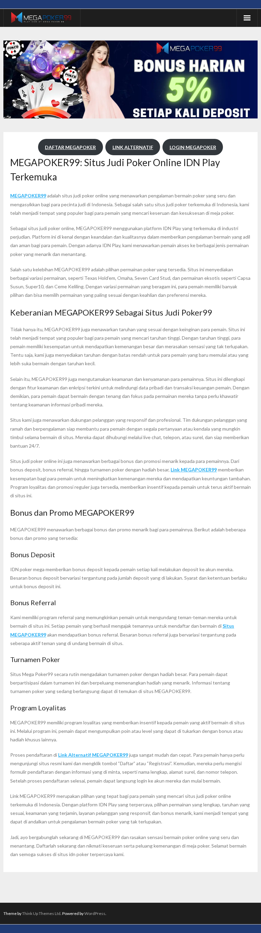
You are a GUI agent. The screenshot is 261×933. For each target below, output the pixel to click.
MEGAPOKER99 (28, 195)
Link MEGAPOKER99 (194, 469)
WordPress (94, 913)
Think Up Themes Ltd (41, 913)
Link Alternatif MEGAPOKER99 (93, 755)
